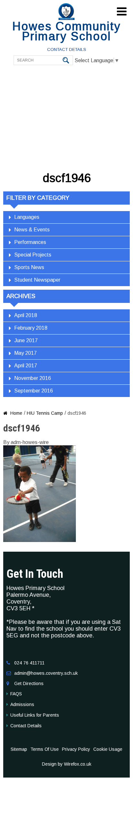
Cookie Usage (107, 749)
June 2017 (26, 340)
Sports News (29, 267)
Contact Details (66, 49)
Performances (30, 242)
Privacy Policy (76, 749)
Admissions (22, 704)
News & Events (32, 229)
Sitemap (19, 749)
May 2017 (25, 353)
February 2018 (30, 328)
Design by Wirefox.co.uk (66, 764)
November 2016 (32, 378)
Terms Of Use (44, 749)
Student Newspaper (37, 280)
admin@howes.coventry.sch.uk (46, 673)
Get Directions (29, 683)
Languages (26, 217)
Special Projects (32, 254)
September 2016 (33, 390)
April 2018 (25, 315)
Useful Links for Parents (34, 715)
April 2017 (25, 365)
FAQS (16, 693)
